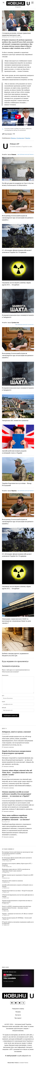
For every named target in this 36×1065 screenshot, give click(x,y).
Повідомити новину (18, 1008)
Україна (27, 138)
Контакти (18, 1015)
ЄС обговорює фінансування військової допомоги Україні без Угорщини (16, 251)
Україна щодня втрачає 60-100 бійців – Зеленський (17, 918)
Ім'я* (3, 695)
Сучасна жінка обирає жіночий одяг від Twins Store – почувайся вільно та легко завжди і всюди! (17, 772)
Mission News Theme (13, 1062)
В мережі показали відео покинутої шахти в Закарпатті (18, 316)
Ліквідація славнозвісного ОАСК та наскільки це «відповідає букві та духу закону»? (16, 621)
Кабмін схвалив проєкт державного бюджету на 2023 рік (15, 654)
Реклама (18, 1012)
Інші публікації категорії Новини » (25, 154)
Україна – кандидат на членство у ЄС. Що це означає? (17, 913)
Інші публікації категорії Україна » (25, 490)
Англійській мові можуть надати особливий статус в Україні (14, 452)
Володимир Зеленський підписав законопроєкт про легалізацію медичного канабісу (17, 218)
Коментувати (5, 675)
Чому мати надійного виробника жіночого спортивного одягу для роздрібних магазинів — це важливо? (16, 817)
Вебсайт (4, 707)
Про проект (18, 1018)
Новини (13, 138)
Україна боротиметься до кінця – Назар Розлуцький (16, 484)
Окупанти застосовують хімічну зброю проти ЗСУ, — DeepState (16, 284)
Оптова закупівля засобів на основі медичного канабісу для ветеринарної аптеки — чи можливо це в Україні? (16, 794)
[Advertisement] (18, 946)
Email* (3, 701)
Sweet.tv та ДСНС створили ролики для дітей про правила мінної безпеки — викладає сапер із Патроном (16, 908)
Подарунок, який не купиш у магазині (16, 732)
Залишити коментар (8, 747)
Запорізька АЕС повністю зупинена (15, 420)
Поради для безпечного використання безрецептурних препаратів (16, 752)
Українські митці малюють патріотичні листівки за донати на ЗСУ (17, 901)
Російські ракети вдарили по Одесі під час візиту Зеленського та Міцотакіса (18, 184)
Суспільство (20, 138)
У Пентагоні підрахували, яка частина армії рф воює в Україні (18, 895)
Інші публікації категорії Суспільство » (24, 324)
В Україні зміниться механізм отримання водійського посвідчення (18, 922)
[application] (18, 978)
